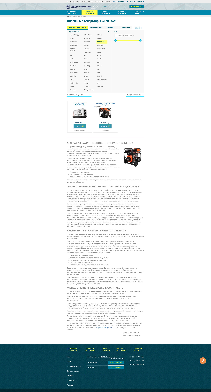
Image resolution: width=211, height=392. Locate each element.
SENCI (86, 76)
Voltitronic (74, 83)
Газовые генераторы (105, 12)
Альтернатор (125, 28)
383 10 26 (136, 364)
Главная (69, 16)
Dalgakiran (74, 45)
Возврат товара (99, 1)
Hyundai (87, 62)
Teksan (86, 79)
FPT (71, 55)
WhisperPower (89, 90)
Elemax (86, 45)
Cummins (73, 42)
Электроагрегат (95, 28)
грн (123, 35)
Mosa (86, 69)
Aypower (87, 38)
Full (85, 55)
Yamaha (86, 86)
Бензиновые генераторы (71, 12)
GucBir (99, 59)
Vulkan (86, 83)
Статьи (78, 1)
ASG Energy (74, 35)
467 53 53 (120, 2)
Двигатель (110, 28)
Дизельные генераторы (89, 12)
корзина (139, 1)
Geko (72, 59)
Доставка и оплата (87, 1)
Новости (72, 1)
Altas (72, 38)
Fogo (99, 52)
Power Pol (74, 73)
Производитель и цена (77, 28)
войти (132, 1)
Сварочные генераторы (121, 12)
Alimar (99, 35)
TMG (72, 79)
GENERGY (101, 42)
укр (97, 7)
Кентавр (73, 90)
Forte (99, 55)
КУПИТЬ (79, 126)
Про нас (70, 385)
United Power (102, 79)
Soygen (73, 76)
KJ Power (73, 66)
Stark (72, 86)
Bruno (99, 38)
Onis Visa (100, 86)
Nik (98, 69)
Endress (100, 45)
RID (98, 73)
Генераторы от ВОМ (139, 12)
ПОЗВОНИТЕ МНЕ (136, 6)
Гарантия (70, 380)
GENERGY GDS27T (79, 103)
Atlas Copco (88, 35)
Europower (101, 48)
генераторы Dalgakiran (103, 327)
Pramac (86, 73)
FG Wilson (87, 52)
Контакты (108, 1)
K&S (98, 62)
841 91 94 (136, 360)
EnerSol (86, 48)
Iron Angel (87, 66)
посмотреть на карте (117, 358)
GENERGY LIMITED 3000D (105, 103)
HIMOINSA (74, 62)
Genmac (87, 59)
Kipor (99, 66)
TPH (98, 83)
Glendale (87, 42)
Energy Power (72, 50)
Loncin (72, 69)
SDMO (99, 76)
